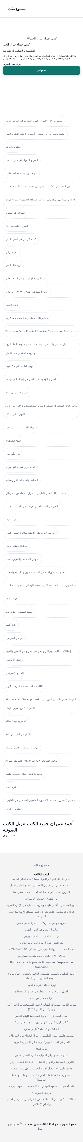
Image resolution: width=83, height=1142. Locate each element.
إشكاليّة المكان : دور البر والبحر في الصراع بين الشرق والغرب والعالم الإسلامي (38, 655)
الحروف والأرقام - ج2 (16, 225)
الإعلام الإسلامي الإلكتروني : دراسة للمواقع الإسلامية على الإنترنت (40, 199)
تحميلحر (41, 70)
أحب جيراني (11, 252)
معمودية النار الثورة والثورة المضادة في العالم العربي (33, 120)
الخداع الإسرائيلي (14, 673)
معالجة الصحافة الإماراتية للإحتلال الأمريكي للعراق (31, 760)
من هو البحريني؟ (14, 637)
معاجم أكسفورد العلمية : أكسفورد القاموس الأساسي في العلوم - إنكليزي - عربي (40, 804)
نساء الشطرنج (13, 440)
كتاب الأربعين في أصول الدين (20, 239)
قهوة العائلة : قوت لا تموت (19, 366)
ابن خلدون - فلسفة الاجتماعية (21, 173)
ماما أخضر (10, 624)
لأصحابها (17, 1124)
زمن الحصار (11, 304)
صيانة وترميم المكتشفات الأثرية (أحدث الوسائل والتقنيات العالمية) (40, 585)
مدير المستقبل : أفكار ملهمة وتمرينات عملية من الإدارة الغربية (38, 186)
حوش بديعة (11, 598)
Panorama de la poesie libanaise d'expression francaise (40, 331)
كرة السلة (10, 786)
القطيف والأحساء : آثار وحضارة (21, 480)
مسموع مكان (41, 865)
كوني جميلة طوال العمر (16, 44)
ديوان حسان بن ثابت (16, 392)
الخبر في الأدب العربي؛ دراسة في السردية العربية (31, 506)
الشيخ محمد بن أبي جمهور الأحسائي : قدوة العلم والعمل (35, 133)
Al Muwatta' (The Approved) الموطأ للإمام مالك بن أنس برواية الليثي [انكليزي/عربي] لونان (40, 704)
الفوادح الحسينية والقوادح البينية (22, 559)
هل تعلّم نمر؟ (12, 453)
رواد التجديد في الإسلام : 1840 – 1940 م (26, 291)
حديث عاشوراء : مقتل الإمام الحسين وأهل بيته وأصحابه (34, 572)
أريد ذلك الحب (13, 265)
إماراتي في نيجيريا (15, 212)
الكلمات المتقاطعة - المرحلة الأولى (24, 686)
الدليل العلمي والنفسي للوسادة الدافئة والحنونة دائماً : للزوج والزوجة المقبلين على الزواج (37, 348)
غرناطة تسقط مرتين (16, 545)
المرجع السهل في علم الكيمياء (21, 160)
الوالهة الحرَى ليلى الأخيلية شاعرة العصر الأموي (30, 532)
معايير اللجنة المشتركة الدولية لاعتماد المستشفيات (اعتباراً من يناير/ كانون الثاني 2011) (41, 410)
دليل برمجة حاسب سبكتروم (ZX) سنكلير (27, 317)
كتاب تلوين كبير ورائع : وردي (20, 466)
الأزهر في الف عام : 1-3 (18, 734)
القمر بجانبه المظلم (15, 721)
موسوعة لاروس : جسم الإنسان (21, 747)
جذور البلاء (10, 519)
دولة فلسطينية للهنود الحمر (19, 427)
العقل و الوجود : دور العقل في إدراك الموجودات (31, 379)
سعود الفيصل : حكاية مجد (19, 611)
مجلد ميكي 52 (13, 146)
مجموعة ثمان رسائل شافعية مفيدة (23, 773)
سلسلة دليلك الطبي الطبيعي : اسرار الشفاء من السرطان (36, 493)
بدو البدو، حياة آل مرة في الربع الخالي (25, 278)
